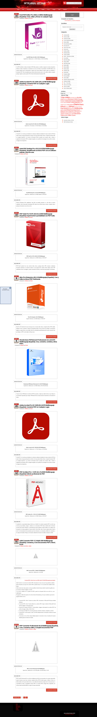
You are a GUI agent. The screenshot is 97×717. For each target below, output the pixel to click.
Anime (65, 36)
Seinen (66, 112)
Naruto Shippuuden (69, 111)
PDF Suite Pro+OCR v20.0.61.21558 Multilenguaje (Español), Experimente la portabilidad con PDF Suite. (37, 215)
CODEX (75, 99)
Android (65, 35)
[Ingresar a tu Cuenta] (72, 16)
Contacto (65, 9)
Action (62, 99)
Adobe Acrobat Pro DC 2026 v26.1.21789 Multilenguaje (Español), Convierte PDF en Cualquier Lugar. (37, 82)
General (65, 49)
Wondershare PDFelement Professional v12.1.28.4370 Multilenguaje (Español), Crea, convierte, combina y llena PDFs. (38, 341)
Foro (23, 9)
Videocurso (64, 115)
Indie (62, 108)
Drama (67, 106)
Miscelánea (66, 63)
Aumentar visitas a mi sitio (69, 120)
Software (26, 18)
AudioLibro (66, 38)
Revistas (65, 75)
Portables (65, 74)
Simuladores (74, 112)
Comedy (80, 99)
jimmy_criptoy (28, 546)
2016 (76, 97)
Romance (63, 112)
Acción (79, 97)
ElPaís (71, 107)
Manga (65, 61)
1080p (67, 97)
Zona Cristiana (66, 88)
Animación (66, 99)
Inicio (18, 9)
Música (65, 67)
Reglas (43, 9)
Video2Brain (77, 113)
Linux (65, 58)
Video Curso (71, 115)
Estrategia (76, 106)
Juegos (53, 9)
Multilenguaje (79, 108)
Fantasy (80, 106)
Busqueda (29, 9)
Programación (77, 111)
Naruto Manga (73, 110)
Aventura (70, 99)
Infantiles (65, 52)
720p (63, 97)
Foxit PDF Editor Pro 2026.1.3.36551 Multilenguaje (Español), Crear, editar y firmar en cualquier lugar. (36, 16)
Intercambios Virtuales (69, 714)
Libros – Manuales (67, 56)
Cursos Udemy (63, 102)
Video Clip (66, 86)
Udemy (70, 113)
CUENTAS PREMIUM (76, 20)
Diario (76, 104)
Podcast (65, 72)
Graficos (65, 51)
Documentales (66, 43)
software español (64, 113)
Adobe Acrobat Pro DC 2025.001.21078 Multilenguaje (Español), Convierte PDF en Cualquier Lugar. (36, 406)
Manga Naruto (71, 108)
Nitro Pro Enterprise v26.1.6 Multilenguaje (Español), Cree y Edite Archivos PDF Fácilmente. (39, 278)
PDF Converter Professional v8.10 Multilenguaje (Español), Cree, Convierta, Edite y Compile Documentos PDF (38, 626)
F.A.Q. (48, 9)
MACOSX (65, 59)
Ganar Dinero (66, 47)
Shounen (70, 112)
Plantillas (65, 70)
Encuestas (66, 45)
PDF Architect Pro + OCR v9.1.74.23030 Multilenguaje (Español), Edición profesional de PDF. (37, 473)
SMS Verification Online (68, 122)
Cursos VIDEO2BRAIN (73, 102)
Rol (81, 111)
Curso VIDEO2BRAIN (68, 104)
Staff (59, 9)
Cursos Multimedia (67, 40)
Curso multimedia (66, 101)
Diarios (65, 42)
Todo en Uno (66, 84)
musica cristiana (64, 110)
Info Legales (36, 9)
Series (65, 77)
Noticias (65, 68)
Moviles (65, 65)
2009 (71, 97)
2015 (73, 97)
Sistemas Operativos (68, 79)
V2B (72, 113)
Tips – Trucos (66, 83)
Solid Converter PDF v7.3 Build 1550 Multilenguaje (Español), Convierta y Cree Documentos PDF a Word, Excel (37, 542)
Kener (31, 18)
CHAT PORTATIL (68, 20)
